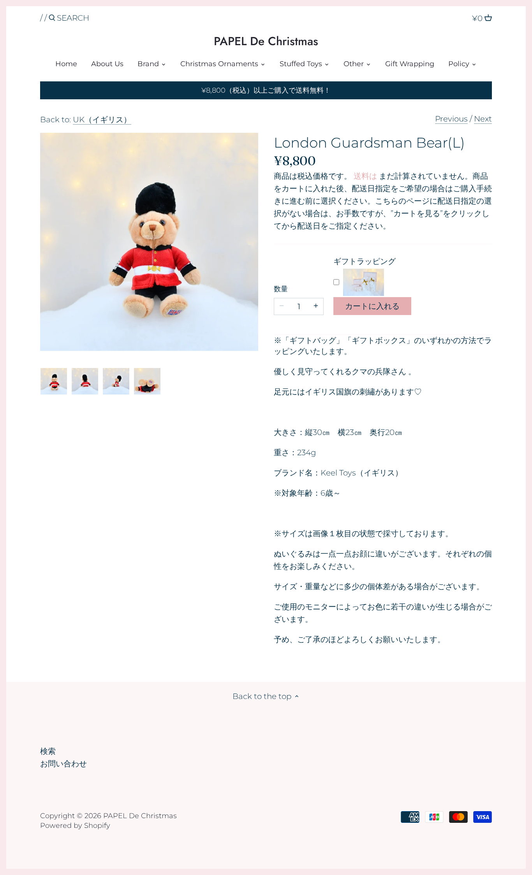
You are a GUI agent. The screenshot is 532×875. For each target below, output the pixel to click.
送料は (365, 176)
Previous (451, 118)
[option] (53, 381)
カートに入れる (372, 306)
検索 (48, 751)
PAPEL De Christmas (266, 41)
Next (483, 118)
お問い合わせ (63, 763)
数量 (281, 289)
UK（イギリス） (102, 119)
